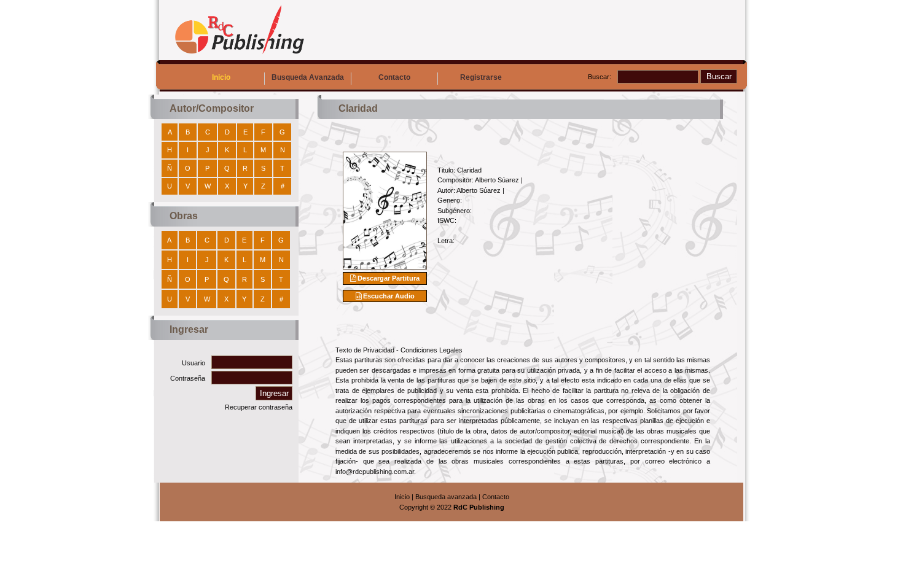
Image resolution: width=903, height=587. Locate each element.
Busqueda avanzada (446, 496)
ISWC (446, 220)
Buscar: (599, 76)
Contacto (394, 77)
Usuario (193, 363)
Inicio (221, 77)
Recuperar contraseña (258, 407)
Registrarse (481, 77)
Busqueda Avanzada (308, 77)
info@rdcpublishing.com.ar (374, 471)
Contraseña (187, 378)
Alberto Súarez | (499, 180)
